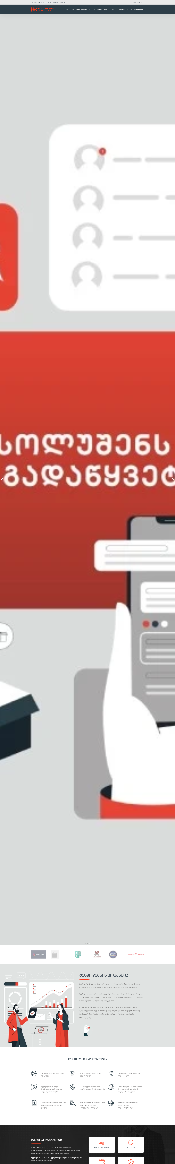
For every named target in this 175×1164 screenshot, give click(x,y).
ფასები (122, 9)
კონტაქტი (138, 9)
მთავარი (70, 9)
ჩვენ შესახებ (81, 9)
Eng (138, 2)
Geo (134, 2)
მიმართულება (95, 9)
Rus (142, 2)
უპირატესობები (110, 9)
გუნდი (129, 9)
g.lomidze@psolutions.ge (57, 2)
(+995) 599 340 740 (39, 2)
